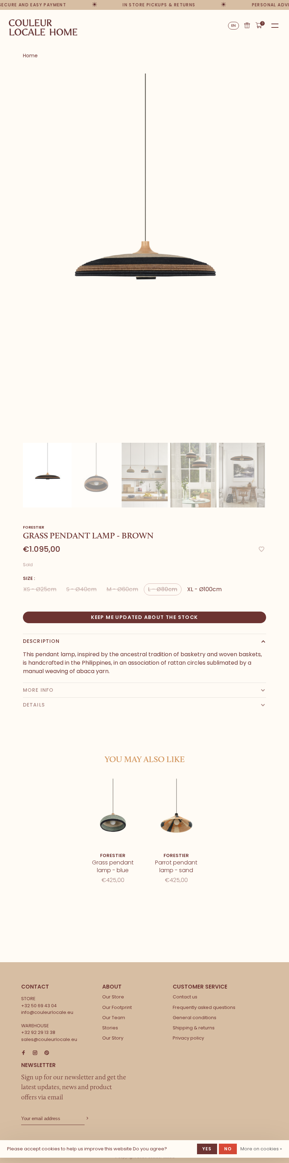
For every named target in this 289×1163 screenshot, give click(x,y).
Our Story (112, 1038)
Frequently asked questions (204, 1007)
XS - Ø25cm (39, 589)
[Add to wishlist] (261, 550)
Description (41, 641)
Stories (110, 1028)
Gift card (247, 25)
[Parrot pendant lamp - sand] (176, 814)
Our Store (113, 997)
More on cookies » (261, 1148)
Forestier (33, 527)
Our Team (113, 1018)
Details (34, 704)
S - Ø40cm (81, 589)
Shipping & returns (194, 1028)
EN (233, 25)
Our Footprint (117, 1007)
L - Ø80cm (162, 589)
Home (30, 55)
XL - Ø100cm (204, 589)
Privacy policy (188, 1038)
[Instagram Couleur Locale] (35, 1053)
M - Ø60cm (122, 589)
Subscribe (87, 1118)
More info (38, 690)
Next (269, 464)
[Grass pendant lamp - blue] (112, 814)
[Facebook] (23, 1053)
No (228, 1149)
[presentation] (47, 475)
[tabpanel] (144, 255)
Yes (207, 1149)
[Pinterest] (46, 1053)
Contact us (185, 997)
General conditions (194, 1018)
